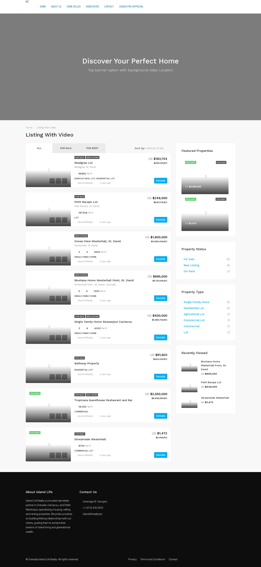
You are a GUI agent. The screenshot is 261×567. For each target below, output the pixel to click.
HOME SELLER (74, 6)
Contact (109, 6)
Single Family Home (196, 302)
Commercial (191, 326)
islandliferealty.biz (92, 514)
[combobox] (157, 148)
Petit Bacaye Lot (86, 202)
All (39, 148)
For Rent (92, 148)
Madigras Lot (83, 162)
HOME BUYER (92, 6)
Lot (186, 332)
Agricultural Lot (194, 314)
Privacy (132, 559)
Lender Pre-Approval (131, 6)
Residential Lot (194, 308)
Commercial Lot (194, 320)
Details (160, 180)
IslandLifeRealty (85, 183)
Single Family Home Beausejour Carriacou (103, 321)
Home (43, 6)
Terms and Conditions (152, 559)
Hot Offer (92, 395)
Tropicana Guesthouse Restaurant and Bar (103, 400)
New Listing (93, 157)
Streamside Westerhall (90, 439)
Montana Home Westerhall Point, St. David (104, 280)
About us (56, 6)
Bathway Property (86, 363)
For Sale (66, 148)
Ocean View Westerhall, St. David (97, 241)
